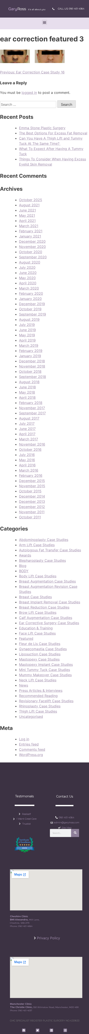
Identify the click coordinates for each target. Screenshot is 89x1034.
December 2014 (32, 496)
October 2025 (30, 200)
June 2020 (28, 272)
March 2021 (28, 226)
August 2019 (29, 319)
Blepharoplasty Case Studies (42, 560)
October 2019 (30, 309)
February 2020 (31, 293)
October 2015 (30, 491)
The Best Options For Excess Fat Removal (53, 133)
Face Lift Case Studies (37, 633)
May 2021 (27, 215)
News (23, 685)
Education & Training (36, 628)
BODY (24, 571)
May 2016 (27, 460)
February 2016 (30, 475)
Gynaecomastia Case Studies (43, 649)
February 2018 (30, 403)
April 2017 (27, 434)
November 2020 (32, 246)
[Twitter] (37, 1030)
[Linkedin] (51, 1030)
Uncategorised (31, 716)
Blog (22, 565)
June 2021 (27, 210)
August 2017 (29, 418)
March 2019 (28, 345)
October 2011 (30, 517)
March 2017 (28, 439)
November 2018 (32, 366)
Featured (26, 638)
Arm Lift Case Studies (37, 545)
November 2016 (32, 444)
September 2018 (32, 377)
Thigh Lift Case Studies (38, 711)
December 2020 (32, 241)
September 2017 (32, 413)
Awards (25, 555)
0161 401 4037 (25, 1010)
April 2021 (27, 220)
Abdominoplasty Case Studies (43, 539)
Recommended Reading (38, 696)
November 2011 (31, 512)
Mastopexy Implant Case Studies (46, 664)
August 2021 (29, 205)
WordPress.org (31, 754)
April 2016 (27, 465)
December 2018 (32, 361)
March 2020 (29, 288)
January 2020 (30, 298)
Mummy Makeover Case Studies (45, 675)
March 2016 (28, 470)
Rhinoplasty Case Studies (39, 706)
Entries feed (29, 744)
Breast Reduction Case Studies (44, 607)
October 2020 (30, 252)
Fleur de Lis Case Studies (39, 644)
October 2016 (30, 449)
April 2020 (27, 283)
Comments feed (32, 749)
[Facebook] (23, 1030)
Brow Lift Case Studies (37, 612)
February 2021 (30, 231)
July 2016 (27, 455)
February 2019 (30, 350)
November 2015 (32, 486)
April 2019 (27, 340)
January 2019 (30, 356)
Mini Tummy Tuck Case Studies (44, 670)
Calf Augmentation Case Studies (45, 618)
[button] (44, 22)
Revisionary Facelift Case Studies (46, 701)
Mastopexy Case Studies (39, 659)
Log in (24, 739)
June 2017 (27, 429)
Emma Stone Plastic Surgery (42, 128)
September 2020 (33, 257)
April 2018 (27, 397)
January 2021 (30, 236)
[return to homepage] (27, 8)
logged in (29, 92)
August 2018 (29, 382)
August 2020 (29, 262)
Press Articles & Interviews (40, 690)
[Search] (75, 833)
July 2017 (27, 423)
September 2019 (32, 314)
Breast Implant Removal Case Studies (49, 602)
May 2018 (27, 392)
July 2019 (27, 324)
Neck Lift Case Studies (37, 680)
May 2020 (27, 278)
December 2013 (32, 501)
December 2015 (32, 481)
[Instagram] (65, 1030)
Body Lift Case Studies (37, 576)
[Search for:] (28, 104)
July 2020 (27, 267)
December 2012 (32, 507)
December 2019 (32, 304)
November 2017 (32, 408)
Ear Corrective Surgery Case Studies (49, 623)
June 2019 (27, 330)
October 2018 (30, 371)
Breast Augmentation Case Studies (47, 581)
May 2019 (27, 335)
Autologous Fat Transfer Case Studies (50, 550)
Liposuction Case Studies (39, 654)
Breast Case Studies (35, 597)
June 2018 (27, 387)
